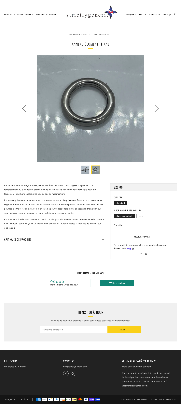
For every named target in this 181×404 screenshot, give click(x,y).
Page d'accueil (74, 35)
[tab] (85, 170)
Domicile (8, 14)
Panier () (167, 14)
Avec (141, 216)
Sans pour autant (124, 216)
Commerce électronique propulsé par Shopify (139, 399)
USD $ (141, 14)
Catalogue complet (22, 14)
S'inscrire (123, 329)
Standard (121, 203)
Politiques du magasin (46, 14)
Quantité (118, 225)
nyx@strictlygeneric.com (75, 366)
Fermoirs (86, 35)
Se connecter (154, 14)
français (130, 14)
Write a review (117, 283)
